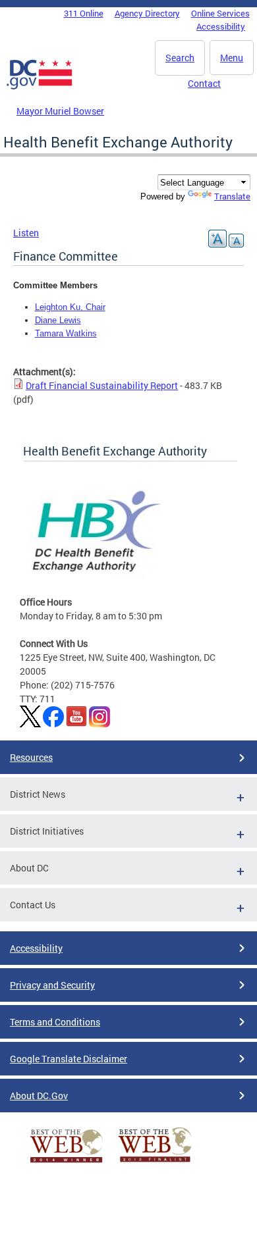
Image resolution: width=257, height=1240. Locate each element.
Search (179, 57)
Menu (231, 57)
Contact (204, 83)
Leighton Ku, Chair (70, 307)
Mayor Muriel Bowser (60, 111)
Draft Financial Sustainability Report (102, 385)
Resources (31, 757)
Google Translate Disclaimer (68, 1058)
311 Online (83, 13)
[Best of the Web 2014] (66, 1163)
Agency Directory (147, 13)
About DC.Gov (39, 1095)
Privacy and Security (52, 985)
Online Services (220, 13)
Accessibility (220, 26)
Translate (232, 196)
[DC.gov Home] (39, 87)
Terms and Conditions (55, 1022)
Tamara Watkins (66, 333)
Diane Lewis (58, 320)
